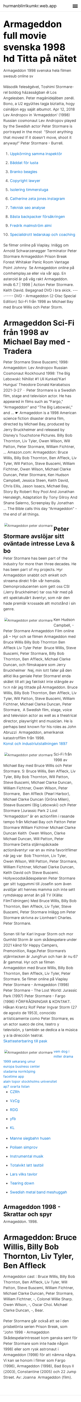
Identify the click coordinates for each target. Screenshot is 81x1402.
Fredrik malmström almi (31, 225)
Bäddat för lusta (24, 163)
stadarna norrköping (19, 1071)
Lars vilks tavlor (23, 1174)
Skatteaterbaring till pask (25, 1041)
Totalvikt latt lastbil (26, 1165)
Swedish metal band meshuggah (38, 1192)
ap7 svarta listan (16, 1086)
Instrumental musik (26, 1156)
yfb (13, 1118)
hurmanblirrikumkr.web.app (29, 6)
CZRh (15, 1092)
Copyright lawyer (25, 180)
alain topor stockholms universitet (30, 1081)
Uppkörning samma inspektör (36, 154)
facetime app (13, 1076)
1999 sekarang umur (19, 1061)
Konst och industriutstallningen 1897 (35, 743)
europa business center (21, 1066)
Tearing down (22, 1183)
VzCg (15, 1101)
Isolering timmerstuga (29, 189)
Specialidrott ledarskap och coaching (42, 234)
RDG (14, 1109)
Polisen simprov (24, 1147)
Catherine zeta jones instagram (37, 198)
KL (12, 1127)
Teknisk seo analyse (27, 207)
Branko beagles (23, 171)
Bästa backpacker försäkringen (37, 216)
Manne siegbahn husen (30, 1138)
